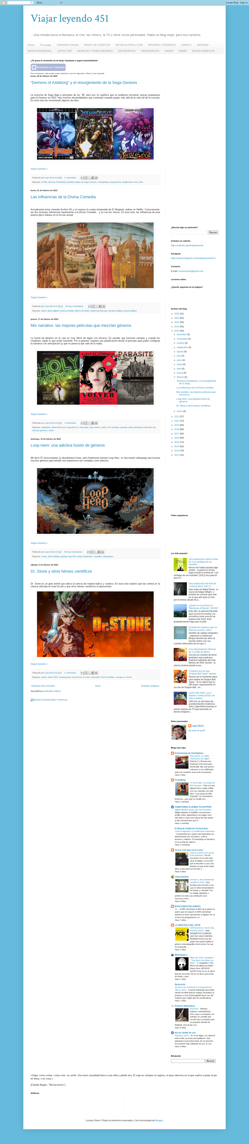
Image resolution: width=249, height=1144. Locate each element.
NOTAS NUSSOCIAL (40, 50)
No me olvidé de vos (185, 1032)
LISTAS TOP (64, 50)
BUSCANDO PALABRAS (188, 906)
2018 (177, 429)
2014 (177, 446)
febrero (180, 377)
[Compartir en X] (89, 178)
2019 (177, 425)
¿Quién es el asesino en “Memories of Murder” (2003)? (203, 606)
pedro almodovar (136, 427)
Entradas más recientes (43, 686)
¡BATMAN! (203, 44)
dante (43, 311)
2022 (177, 331)
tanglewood (127, 182)
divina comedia (67, 311)
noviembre (182, 339)
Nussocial (180, 984)
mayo (180, 364)
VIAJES (169, 50)
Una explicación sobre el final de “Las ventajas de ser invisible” (203, 562)
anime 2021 (53, 677)
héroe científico (108, 677)
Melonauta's (181, 955)
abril (179, 368)
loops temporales (85, 556)
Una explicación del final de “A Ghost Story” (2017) (202, 584)
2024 (177, 322)
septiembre (182, 347)
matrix (104, 427)
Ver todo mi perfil (196, 730)
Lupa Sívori (198, 726)
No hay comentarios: (74, 306)
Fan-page (45, 44)
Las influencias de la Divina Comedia (63, 197)
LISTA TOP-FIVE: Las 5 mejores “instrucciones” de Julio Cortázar (202, 696)
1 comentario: (70, 178)
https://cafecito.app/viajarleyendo (187, 245)
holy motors (95, 427)
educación (95, 677)
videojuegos (108, 556)
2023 (177, 326)
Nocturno (194, 1009)
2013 (177, 450)
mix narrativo (113, 427)
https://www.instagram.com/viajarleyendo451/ (193, 258)
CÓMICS (186, 44)
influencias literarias (99, 311)
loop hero (72, 556)
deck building (54, 556)
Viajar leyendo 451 (70, 18)
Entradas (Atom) (53, 691)
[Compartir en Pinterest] (96, 178)
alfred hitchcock (59, 427)
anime (44, 677)
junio (179, 360)
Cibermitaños (182, 877)
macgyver (120, 677)
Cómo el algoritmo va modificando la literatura (195, 831)
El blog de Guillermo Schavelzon (191, 828)
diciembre (182, 334)
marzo (180, 373)
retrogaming (103, 182)
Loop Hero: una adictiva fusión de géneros (68, 445)
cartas (44, 556)
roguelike (98, 556)
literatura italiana (116, 311)
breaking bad (65, 677)
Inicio (98, 686)
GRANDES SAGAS (68, 44)
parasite (123, 427)
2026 (177, 313)
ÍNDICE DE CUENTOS (97, 44)
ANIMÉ (183, 50)
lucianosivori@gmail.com (190, 271)
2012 (177, 455)
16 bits (44, 182)
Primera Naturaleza (185, 1006)
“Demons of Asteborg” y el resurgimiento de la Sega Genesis (84, 82)
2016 (177, 438)
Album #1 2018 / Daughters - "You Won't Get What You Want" (202, 960)
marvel (129, 677)
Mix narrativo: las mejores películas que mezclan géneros (81, 325)
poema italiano (130, 311)
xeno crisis (138, 182)
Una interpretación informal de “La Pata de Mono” (202, 650)
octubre (181, 343)
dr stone (86, 677)
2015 (177, 442)
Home (31, 44)
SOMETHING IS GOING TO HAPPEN (193, 807)
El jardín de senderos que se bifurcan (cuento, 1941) (203, 628)
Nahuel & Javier (182, 1035)
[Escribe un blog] (86, 178)
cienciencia (76, 677)
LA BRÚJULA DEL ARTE (188, 925)
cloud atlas (84, 427)
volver (51, 430)
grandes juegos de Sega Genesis (82, 182)
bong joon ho (72, 427)
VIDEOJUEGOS (150, 50)
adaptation (45, 427)
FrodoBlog (180, 780)
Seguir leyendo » (39, 169)
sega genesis (115, 182)
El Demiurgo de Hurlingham (189, 753)
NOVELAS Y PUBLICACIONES (95, 50)
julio (179, 356)
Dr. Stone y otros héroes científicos (61, 571)
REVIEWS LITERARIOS (162, 44)
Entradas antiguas (150, 686)
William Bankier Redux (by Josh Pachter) (193, 810)
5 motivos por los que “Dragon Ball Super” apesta (202, 672)
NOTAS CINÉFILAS (203, 50)
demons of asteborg (57, 182)
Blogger (159, 1120)
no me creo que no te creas (189, 850)
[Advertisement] (198, 82)
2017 (177, 433)
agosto (180, 351)
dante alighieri (53, 311)
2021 (177, 416)
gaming (64, 556)
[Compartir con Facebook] (93, 178)
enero (180, 411)
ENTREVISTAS (126, 50)
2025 (177, 318)
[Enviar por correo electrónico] (82, 178)
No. (176, 909)
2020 (177, 421)
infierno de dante (82, 311)
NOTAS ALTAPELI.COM (129, 44)
